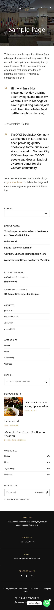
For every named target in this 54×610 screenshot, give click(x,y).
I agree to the (18, 499)
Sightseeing (9, 358)
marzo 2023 (9, 329)
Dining (7, 345)
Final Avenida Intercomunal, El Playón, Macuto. (27, 522)
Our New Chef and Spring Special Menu (25, 253)
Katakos (27, 592)
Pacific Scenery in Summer (18, 247)
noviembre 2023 (11, 316)
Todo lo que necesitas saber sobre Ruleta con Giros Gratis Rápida (26, 233)
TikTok (27, 575)
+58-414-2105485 (27, 542)
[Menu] (9, 7)
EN (41, 8)
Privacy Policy (24, 499)
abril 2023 (8, 323)
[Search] (46, 381)
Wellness (8, 364)
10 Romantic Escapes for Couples (21, 293)
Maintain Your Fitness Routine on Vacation (27, 259)
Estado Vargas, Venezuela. (27, 525)
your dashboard (15, 182)
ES (45, 8)
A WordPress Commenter (14, 277)
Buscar (8, 209)
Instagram (32, 575)
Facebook (22, 575)
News (6, 351)
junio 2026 (8, 310)
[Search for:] (27, 381)
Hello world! (10, 241)
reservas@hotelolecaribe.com (27, 558)
